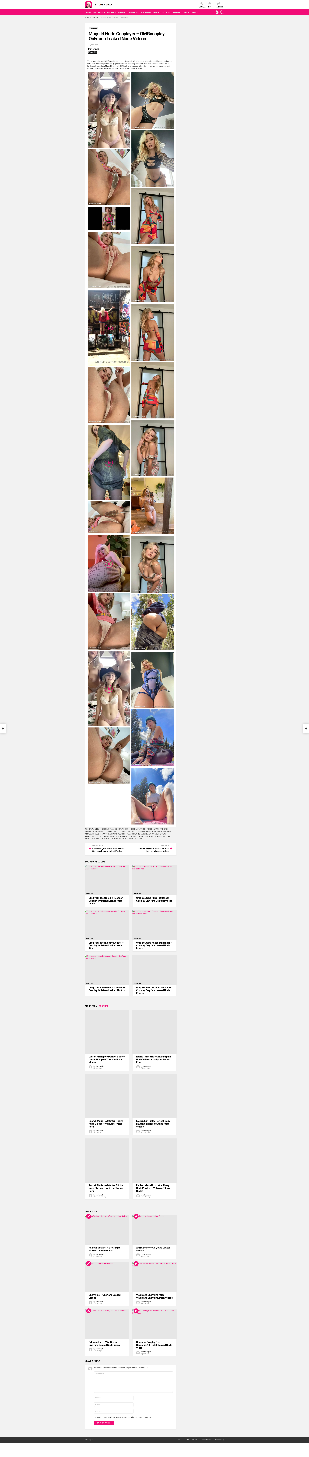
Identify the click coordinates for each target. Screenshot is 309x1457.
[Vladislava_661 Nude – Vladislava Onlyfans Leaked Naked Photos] (3, 728)
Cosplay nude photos (158, 829)
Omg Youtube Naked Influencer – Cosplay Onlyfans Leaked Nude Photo (154, 945)
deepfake (176, 12)
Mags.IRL (92, 52)
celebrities (133, 12)
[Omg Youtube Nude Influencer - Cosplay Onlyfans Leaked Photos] (154, 880)
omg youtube (136, 839)
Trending (218, 7)
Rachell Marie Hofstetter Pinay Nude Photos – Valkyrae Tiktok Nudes (153, 1254)
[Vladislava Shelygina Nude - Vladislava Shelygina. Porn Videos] (154, 1344)
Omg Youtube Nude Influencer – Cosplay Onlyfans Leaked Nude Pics (106, 945)
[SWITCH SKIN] (217, 12)
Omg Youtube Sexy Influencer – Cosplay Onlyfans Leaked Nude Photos (153, 990)
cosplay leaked (138, 829)
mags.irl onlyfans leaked (114, 834)
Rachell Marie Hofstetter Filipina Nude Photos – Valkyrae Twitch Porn (106, 1210)
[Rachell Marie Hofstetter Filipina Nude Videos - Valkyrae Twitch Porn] (154, 1022)
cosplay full (108, 829)
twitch (186, 12)
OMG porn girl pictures (116, 839)
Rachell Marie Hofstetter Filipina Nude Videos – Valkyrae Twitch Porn (153, 1040)
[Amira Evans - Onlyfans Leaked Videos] (154, 1296)
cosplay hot (122, 829)
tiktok (156, 12)
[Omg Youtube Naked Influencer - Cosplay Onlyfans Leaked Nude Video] (107, 880)
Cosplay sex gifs (128, 831)
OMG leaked (138, 836)
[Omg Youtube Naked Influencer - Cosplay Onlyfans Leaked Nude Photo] (154, 925)
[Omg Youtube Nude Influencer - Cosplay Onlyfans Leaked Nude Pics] (107, 925)
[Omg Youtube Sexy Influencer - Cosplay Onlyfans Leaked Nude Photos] (154, 970)
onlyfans (111, 12)
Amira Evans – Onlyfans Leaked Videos (153, 1315)
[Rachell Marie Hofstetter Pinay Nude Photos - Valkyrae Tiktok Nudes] (154, 1210)
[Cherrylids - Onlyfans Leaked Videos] (107, 1344)
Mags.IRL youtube (94, 836)
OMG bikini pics (123, 836)
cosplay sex (111, 831)
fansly (195, 12)
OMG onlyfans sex (94, 839)
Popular (202, 7)
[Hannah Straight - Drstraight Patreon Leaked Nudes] (107, 1296)
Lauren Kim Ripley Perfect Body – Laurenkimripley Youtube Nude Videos (107, 1111)
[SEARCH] (222, 12)
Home (88, 12)
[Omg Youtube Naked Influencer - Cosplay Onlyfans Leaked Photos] (107, 970)
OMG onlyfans (164, 836)
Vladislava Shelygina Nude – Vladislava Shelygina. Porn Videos (154, 1363)
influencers (99, 12)
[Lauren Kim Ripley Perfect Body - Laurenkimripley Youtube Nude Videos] (107, 1057)
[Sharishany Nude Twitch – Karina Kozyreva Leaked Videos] (306, 728)
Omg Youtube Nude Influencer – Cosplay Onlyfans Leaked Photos (154, 899)
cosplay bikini (92, 829)
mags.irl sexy (159, 834)
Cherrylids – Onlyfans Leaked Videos (104, 1363)
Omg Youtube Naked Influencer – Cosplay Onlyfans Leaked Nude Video (107, 900)
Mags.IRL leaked (145, 831)
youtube (166, 12)
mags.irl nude (92, 834)
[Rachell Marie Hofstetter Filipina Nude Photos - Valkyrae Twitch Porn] (107, 1188)
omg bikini (110, 836)
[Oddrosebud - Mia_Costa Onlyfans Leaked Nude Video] (107, 1391)
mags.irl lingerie (163, 831)
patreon (122, 12)
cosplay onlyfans (94, 831)
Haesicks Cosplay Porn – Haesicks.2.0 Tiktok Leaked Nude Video (154, 1411)
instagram (146, 12)
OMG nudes (151, 836)
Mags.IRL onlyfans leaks (139, 834)
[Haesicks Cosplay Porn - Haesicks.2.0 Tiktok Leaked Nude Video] (154, 1391)
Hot (210, 7)
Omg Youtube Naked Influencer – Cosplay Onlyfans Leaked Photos (107, 989)
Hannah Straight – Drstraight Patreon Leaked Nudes (104, 1315)
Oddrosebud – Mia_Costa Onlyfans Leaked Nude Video (104, 1410)
